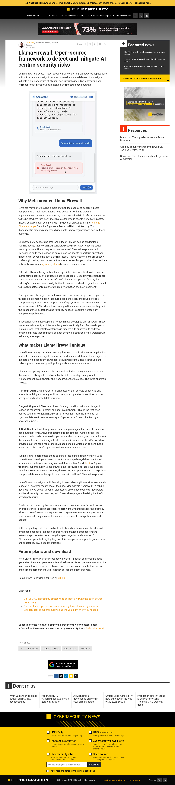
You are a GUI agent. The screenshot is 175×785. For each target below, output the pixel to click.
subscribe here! (143, 3)
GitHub (61, 578)
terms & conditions (86, 771)
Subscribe (94, 765)
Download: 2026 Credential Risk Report (142, 78)
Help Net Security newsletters (39, 3)
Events (116, 15)
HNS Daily (57, 732)
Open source (100, 754)
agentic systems (50, 264)
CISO (45, 15)
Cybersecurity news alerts (108, 740)
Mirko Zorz (30, 43)
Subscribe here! (95, 628)
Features (37, 15)
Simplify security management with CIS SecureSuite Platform (141, 148)
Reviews (95, 15)
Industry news (84, 15)
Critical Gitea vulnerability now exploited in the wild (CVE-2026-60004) (119, 698)
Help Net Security (87, 780)
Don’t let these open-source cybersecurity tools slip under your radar (61, 606)
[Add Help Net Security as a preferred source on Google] (105, 44)
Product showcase (68, 15)
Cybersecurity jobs (62, 754)
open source (70, 648)
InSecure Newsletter (63, 740)
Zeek (87, 463)
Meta (56, 648)
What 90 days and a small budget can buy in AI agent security (23, 698)
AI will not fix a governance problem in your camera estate (85, 698)
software (85, 648)
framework (33, 648)
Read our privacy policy (113, 780)
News (29, 15)
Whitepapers (105, 15)
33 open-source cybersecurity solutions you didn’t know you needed (61, 609)
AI (49, 15)
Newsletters (125, 15)
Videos (55, 15)
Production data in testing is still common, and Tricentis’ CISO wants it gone (151, 700)
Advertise (136, 780)
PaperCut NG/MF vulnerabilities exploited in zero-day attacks (55, 698)
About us (127, 780)
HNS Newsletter (103, 732)
